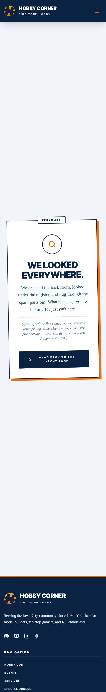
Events (10, 672)
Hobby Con (13, 664)
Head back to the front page (57, 359)
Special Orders (17, 689)
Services (12, 680)
